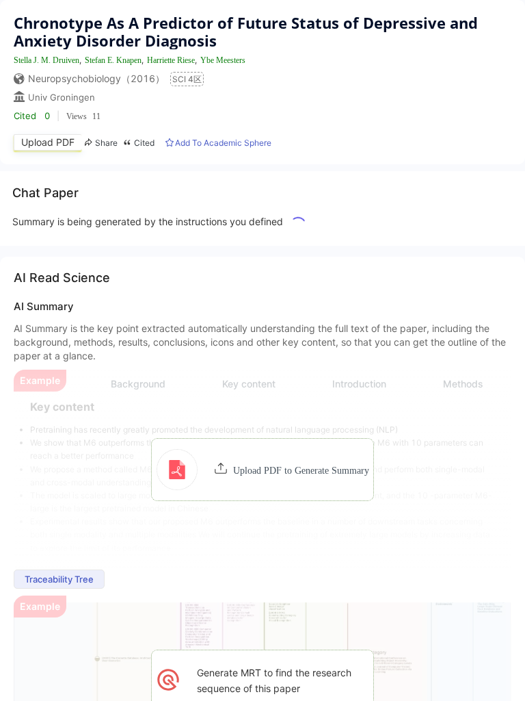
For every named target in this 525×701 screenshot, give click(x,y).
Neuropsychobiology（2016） (96, 78)
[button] (263, 469)
